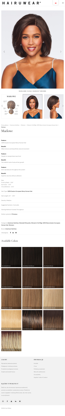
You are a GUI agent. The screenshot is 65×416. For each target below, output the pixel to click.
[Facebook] (10, 232)
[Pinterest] (16, 232)
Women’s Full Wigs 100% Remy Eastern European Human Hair (42, 125)
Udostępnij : (4, 232)
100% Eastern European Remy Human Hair (19, 191)
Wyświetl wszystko (25, 223)
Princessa (14, 214)
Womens (23, 125)
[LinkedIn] (13, 232)
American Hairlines (14, 125)
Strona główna (4, 125)
